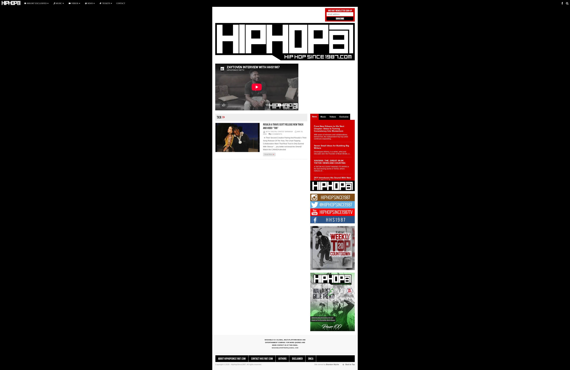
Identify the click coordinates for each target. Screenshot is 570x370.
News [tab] (314, 117)
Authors (282, 359)
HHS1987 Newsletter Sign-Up (340, 10)
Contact (120, 3)
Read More (269, 154)
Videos (74, 3)
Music (59, 3)
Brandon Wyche (332, 364)
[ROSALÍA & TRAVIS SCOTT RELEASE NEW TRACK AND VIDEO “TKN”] (238, 137)
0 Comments (276, 134)
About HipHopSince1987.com (232, 359)
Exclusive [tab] (343, 117)
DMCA (310, 359)
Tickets (106, 3)
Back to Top (350, 364)
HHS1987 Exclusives (37, 3)
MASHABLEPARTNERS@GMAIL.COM (285, 348)
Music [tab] (323, 117)
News (90, 3)
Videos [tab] (333, 117)
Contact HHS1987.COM (262, 359)
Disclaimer (297, 359)
